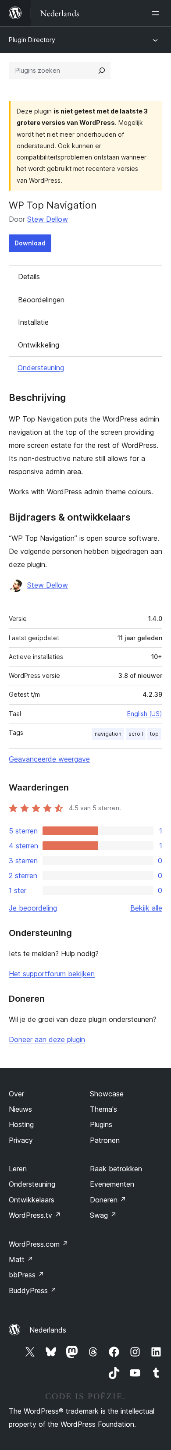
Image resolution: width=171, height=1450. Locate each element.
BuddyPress (33, 1290)
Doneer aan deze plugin (47, 1039)
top (154, 733)
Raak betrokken (116, 1168)
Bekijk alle (146, 908)
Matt (21, 1259)
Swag (103, 1215)
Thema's (103, 1109)
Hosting (21, 1124)
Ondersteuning (41, 367)
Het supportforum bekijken (52, 973)
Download (30, 243)
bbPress (26, 1274)
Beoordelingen (41, 299)
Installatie (33, 322)
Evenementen (112, 1184)
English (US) (144, 713)
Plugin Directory (32, 39)
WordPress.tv (35, 1215)
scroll (135, 733)
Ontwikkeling (38, 344)
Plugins (101, 1124)
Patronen (105, 1140)
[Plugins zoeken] (101, 70)
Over (16, 1093)
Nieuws (20, 1109)
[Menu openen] (157, 13)
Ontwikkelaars (31, 1199)
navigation (108, 733)
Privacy (21, 1140)
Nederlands (47, 1330)
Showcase (107, 1093)
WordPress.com (38, 1244)
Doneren (108, 1199)
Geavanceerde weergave (49, 759)
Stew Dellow (47, 219)
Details (29, 276)
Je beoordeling (33, 908)
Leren (18, 1168)
